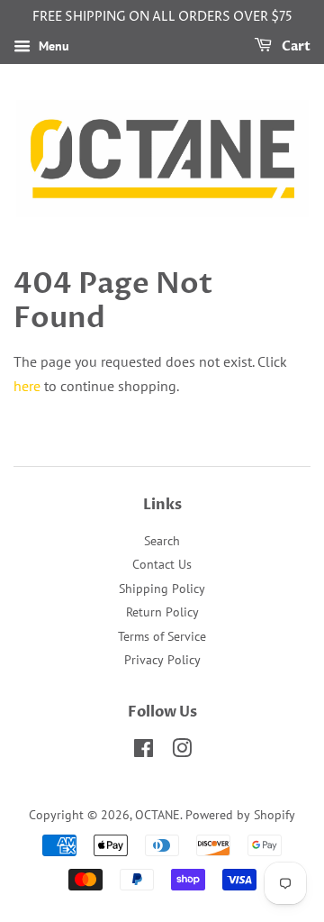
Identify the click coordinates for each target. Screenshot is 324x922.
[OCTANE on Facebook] (143, 752)
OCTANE (157, 815)
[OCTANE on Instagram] (182, 752)
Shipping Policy (162, 588)
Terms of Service (162, 636)
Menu (52, 46)
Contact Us (162, 564)
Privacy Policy (162, 660)
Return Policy (162, 612)
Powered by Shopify (240, 815)
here (27, 386)
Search (162, 541)
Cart (294, 46)
